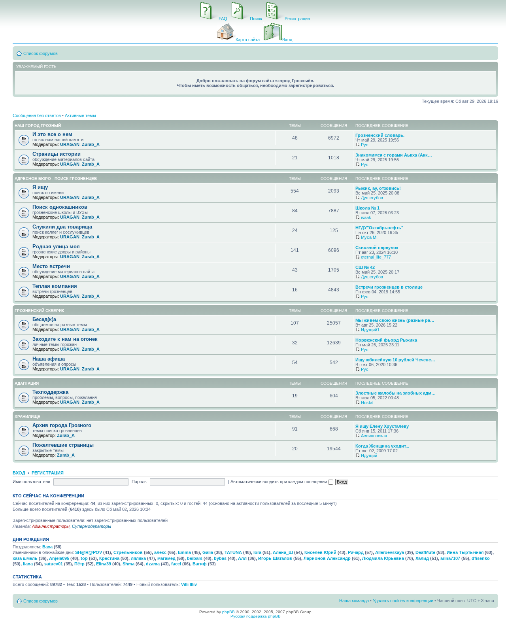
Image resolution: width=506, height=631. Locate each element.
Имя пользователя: (32, 481)
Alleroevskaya (389, 552)
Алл (242, 558)
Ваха (47, 546)
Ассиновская (374, 435)
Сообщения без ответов (37, 115)
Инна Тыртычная (465, 552)
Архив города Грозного (61, 425)
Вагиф (200, 563)
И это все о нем (52, 134)
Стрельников (128, 552)
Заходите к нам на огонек (65, 339)
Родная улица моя (56, 246)
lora (257, 552)
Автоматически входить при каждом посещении (279, 481)
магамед (166, 558)
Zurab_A (91, 144)
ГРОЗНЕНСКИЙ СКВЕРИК (39, 310)
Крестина (109, 558)
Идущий (369, 455)
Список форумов (40, 53)
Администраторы (51, 526)
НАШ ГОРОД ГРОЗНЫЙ (38, 125)
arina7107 (450, 558)
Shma (128, 563)
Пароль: (140, 481)
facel (176, 563)
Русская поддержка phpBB (255, 616)
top (84, 558)
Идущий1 (370, 329)
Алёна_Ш (283, 552)
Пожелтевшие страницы (63, 445)
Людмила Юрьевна (383, 558)
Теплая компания (54, 286)
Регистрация (48, 472)
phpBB (228, 612)
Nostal (367, 402)
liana (28, 563)
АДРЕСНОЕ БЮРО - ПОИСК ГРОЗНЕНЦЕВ (56, 178)
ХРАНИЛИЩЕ (27, 416)
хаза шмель (25, 558)
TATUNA (233, 552)
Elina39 (103, 563)
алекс (160, 552)
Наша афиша (48, 359)
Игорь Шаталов (275, 558)
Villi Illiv (189, 584)
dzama (153, 563)
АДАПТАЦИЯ (27, 383)
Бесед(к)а (44, 319)
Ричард (356, 552)
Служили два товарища (62, 227)
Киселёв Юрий (320, 552)
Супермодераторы (91, 526)
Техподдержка (50, 392)
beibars (194, 558)
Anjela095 (59, 558)
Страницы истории (56, 154)
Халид (422, 558)
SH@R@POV (88, 552)
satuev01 (53, 563)
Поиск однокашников (59, 207)
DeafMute (425, 552)
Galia (207, 552)
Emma (184, 552)
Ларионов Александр (327, 558)
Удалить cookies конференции (403, 600)
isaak (366, 217)
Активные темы (80, 115)
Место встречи (51, 266)
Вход (19, 472)
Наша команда (354, 600)
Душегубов (372, 197)
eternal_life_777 (376, 257)
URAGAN (69, 144)
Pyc (364, 144)
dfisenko (481, 558)
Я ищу (40, 187)
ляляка (138, 558)
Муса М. (369, 237)
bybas (220, 558)
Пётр (79, 563)
